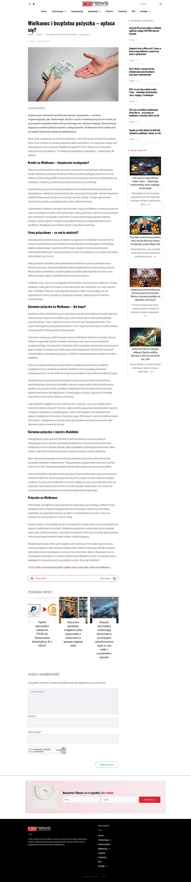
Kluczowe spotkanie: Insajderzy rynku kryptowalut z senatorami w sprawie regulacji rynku (73, 634)
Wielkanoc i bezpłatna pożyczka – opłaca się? (71, 26)
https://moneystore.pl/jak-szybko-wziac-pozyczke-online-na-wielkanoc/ (73, 567)
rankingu (32, 560)
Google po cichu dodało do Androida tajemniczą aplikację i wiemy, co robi (145, 132)
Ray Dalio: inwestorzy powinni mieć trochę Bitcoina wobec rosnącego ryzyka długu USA (145, 240)
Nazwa (32, 716)
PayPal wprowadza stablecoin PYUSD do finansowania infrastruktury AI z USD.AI (42, 634)
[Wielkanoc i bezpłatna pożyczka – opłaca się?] (73, 74)
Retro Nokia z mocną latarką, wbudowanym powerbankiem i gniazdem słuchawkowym (142, 71)
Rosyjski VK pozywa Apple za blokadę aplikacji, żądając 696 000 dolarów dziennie (145, 30)
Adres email (35, 732)
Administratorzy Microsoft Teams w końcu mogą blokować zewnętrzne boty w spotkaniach (145, 51)
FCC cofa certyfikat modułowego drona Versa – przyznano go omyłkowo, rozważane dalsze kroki (144, 112)
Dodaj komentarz (107, 764)
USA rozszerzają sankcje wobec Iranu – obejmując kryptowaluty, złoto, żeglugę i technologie (143, 92)
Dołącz (149, 800)
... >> (148, 204)
